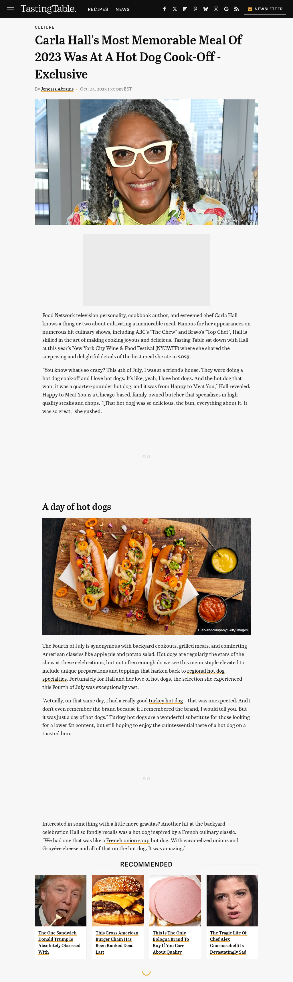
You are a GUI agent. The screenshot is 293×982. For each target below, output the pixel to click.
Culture (44, 27)
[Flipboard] (185, 10)
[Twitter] (175, 10)
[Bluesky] (206, 10)
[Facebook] (164, 10)
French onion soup (128, 840)
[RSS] (236, 10)
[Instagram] (216, 10)
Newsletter (269, 8)
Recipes (98, 9)
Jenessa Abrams (57, 88)
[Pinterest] (195, 10)
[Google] (226, 10)
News (123, 9)
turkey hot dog (166, 700)
